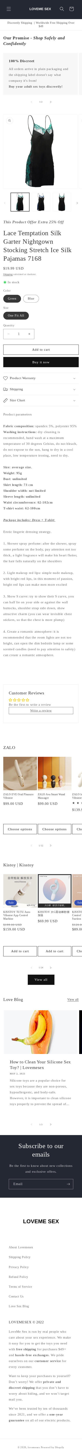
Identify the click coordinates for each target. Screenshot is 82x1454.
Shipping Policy (20, 1257)
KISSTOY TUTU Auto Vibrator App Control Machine (16, 915)
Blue (31, 298)
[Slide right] (51, 102)
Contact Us (16, 1296)
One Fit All (16, 315)
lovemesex (34, 1447)
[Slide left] (31, 102)
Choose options (20, 829)
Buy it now (41, 362)
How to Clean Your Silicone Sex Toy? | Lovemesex (40, 1064)
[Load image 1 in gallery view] (20, 202)
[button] (9, 9)
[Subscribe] (68, 1184)
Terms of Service (20, 1286)
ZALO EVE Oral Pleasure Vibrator (18, 796)
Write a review (41, 710)
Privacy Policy (19, 1267)
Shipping (8, 274)
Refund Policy (18, 1277)
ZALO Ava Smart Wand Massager (51, 796)
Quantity (8, 325)
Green (12, 298)
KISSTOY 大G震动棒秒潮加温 (54, 913)
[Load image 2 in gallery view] (40, 202)
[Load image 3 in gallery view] (61, 202)
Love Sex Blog (19, 1306)
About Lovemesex (21, 1247)
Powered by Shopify (53, 1447)
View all (41, 979)
